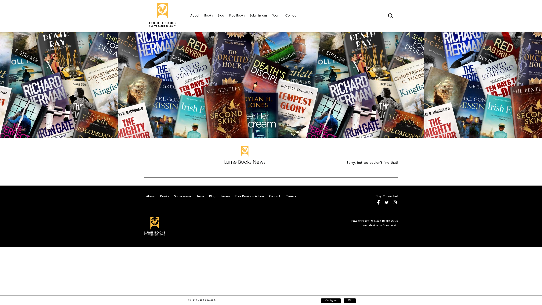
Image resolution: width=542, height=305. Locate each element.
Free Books (237, 15)
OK (349, 300)
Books (208, 15)
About (194, 15)
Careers (291, 196)
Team (276, 15)
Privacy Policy (360, 221)
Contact (291, 15)
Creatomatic (390, 225)
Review (225, 196)
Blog (221, 15)
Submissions (258, 15)
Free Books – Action (249, 196)
